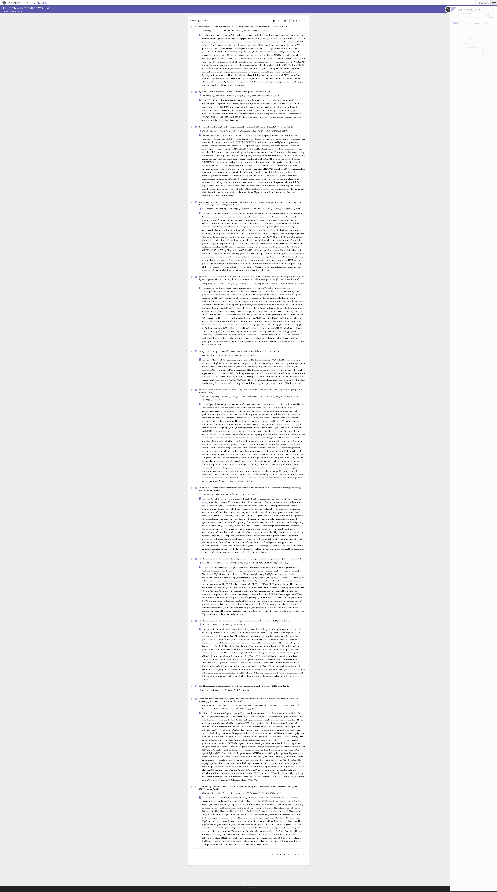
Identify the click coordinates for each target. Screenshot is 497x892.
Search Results (17, 11)
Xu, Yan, (238, 705)
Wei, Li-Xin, (221, 95)
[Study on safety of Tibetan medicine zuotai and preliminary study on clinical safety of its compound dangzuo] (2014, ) (251, 391)
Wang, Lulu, (259, 705)
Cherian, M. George (280, 131)
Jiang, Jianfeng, (208, 355)
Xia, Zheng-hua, (287, 283)
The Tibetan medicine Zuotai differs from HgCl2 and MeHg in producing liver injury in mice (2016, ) (250, 558)
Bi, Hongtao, (241, 30)
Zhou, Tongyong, (274, 208)
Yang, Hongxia (254, 355)
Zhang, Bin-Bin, (208, 793)
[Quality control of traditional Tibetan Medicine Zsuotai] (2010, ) (234, 91)
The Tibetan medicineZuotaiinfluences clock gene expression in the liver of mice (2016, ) (245, 685)
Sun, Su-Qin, (240, 494)
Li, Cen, (268, 131)
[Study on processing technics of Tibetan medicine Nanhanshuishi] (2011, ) (239, 351)
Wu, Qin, (206, 563)
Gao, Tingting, (221, 208)
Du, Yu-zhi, (246, 95)
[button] (493, 2)
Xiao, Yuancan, (229, 30)
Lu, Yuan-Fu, (234, 131)
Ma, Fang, (220, 494)
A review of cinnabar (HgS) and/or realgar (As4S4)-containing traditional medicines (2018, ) (246, 126)
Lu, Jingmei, (287, 208)
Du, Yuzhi (265, 30)
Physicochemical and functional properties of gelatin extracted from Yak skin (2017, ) (243, 26)
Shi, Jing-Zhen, (258, 131)
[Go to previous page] (279, 21)
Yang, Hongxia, (253, 30)
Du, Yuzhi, (245, 208)
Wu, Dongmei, (208, 208)
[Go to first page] (274, 20)
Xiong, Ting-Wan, (256, 563)
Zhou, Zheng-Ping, (229, 563)
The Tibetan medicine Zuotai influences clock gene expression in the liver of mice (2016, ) (245, 620)
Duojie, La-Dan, (239, 396)
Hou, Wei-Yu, (232, 793)
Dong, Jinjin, (247, 705)
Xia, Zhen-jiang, (209, 95)
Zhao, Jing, (275, 283)
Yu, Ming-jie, (244, 283)
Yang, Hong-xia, (264, 283)
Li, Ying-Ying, (242, 563)
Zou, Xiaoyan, (285, 705)
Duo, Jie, (229, 396)
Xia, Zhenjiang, (208, 705)
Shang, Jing (249, 708)
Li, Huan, (206, 624)
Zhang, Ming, (232, 283)
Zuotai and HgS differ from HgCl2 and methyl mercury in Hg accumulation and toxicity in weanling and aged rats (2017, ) (249, 788)
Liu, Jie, (205, 131)
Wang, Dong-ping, (234, 95)
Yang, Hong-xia (272, 95)
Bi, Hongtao (297, 208)
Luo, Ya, (241, 793)
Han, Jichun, (207, 708)
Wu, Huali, (295, 705)
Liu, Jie (286, 563)
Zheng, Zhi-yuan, (209, 283)
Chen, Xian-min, (259, 95)
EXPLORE (481, 3)
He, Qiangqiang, (271, 705)
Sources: (7, 11)
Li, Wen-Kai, (215, 563)
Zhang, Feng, (245, 131)
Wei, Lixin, (217, 30)
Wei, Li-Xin (299, 283)
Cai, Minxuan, (219, 708)
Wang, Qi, (224, 131)
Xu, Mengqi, (207, 30)
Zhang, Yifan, (221, 705)
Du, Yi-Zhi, (268, 563)
